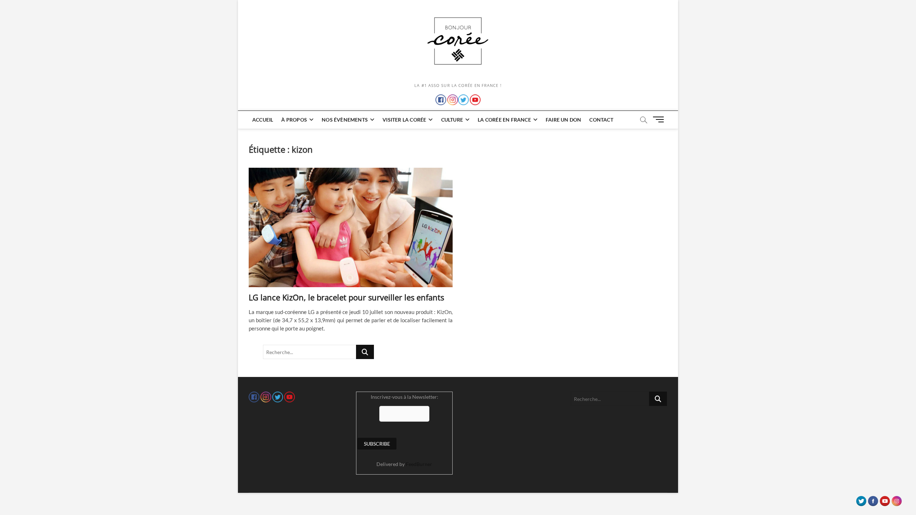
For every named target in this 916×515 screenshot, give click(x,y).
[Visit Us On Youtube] (885, 499)
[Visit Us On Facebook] (873, 499)
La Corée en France (504, 120)
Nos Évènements (345, 120)
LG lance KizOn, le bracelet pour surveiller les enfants (346, 297)
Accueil (262, 120)
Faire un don (563, 120)
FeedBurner (419, 464)
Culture (452, 120)
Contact (601, 120)
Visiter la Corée (404, 120)
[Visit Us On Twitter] (861, 499)
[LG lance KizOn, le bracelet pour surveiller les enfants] (351, 227)
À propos (294, 120)
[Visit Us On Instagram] (896, 499)
